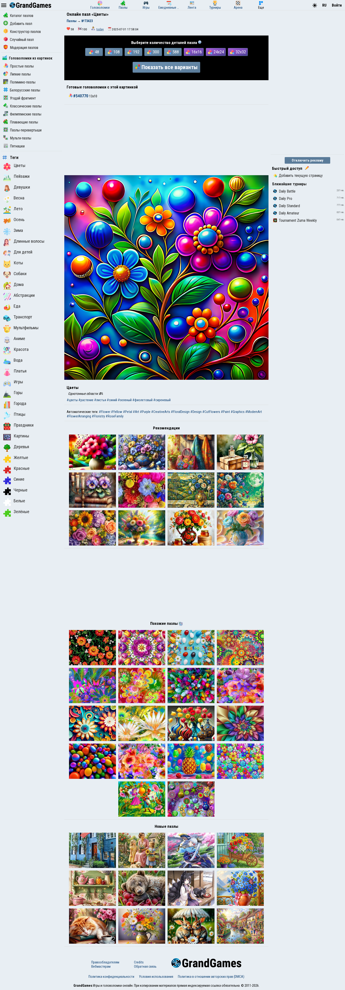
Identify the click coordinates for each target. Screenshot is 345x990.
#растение (85, 400)
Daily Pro (285, 198)
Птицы (19, 414)
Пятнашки (17, 146)
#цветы (72, 400)
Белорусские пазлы (25, 90)
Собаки (20, 273)
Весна (19, 198)
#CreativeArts (160, 412)
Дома (19, 284)
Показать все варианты (170, 67)
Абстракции (24, 295)
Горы (18, 392)
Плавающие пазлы (24, 122)
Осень (19, 219)
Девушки (22, 187)
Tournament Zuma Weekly (298, 220)
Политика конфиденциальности (111, 976)
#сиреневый (162, 400)
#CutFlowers (211, 412)
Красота (21, 349)
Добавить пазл (21, 23)
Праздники (24, 425)
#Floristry (98, 416)
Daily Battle (287, 191)
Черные (20, 490)
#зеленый (125, 400)
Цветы (19, 165)
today (100, 29)
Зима (18, 230)
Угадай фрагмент (23, 98)
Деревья (21, 446)
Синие (19, 479)
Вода (18, 360)
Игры (18, 381)
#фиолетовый (142, 400)
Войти (337, 5)
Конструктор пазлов (25, 31)
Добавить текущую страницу (301, 175)
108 (116, 52)
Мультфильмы (26, 327)
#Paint (225, 412)
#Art (136, 412)
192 (136, 52)
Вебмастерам (101, 966)
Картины (21, 436)
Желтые (21, 457)
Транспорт (23, 317)
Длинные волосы (29, 241)
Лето (18, 208)
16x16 (197, 52)
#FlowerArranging (79, 416)
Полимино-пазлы (22, 82)
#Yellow (116, 412)
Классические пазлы (26, 106)
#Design (196, 412)
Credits (139, 962)
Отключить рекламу (307, 160)
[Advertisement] (166, 140)
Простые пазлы (22, 66)
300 (156, 52)
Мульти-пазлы (20, 138)
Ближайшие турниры (289, 184)
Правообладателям (105, 962)
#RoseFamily (114, 416)
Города (20, 403)
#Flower (104, 412)
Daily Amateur (289, 213)
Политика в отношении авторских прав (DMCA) (211, 976)
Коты (18, 262)
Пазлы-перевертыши (26, 130)
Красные (22, 468)
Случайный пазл (22, 39)
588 (175, 52)
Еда (17, 306)
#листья (100, 400)
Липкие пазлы (20, 74)
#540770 (80, 96)
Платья (20, 371)
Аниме (19, 338)
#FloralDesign (180, 412)
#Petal (127, 412)
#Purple (145, 412)
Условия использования (156, 976)
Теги (14, 157)
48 (97, 52)
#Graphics (238, 412)
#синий (112, 400)
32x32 (241, 52)
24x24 (219, 52)
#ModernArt (253, 412)
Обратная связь (145, 966)
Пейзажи (22, 176)
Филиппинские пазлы (25, 114)
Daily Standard (289, 206)
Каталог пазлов (21, 15)
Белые (19, 500)
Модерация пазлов (24, 47)
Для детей (23, 252)
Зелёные (21, 511)
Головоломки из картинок (30, 58)
